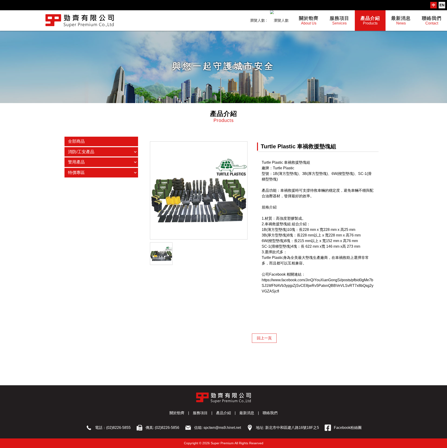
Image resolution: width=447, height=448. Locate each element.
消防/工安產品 (81, 151)
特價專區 (76, 172)
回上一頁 (264, 338)
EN (442, 5)
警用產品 (76, 162)
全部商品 (76, 141)
